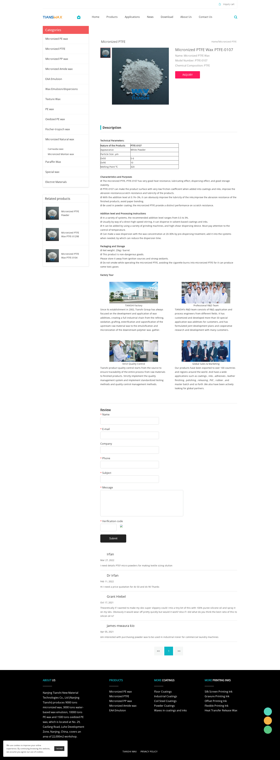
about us (186, 17)
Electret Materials (56, 182)
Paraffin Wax (53, 162)
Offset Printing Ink (216, 701)
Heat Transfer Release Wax (221, 710)
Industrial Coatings (165, 696)
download (167, 17)
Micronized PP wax (56, 59)
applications (132, 17)
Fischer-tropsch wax (57, 129)
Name (105, 414)
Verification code (111, 521)
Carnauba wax (55, 148)
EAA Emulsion (53, 79)
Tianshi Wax (268, 711)
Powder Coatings (164, 705)
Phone (105, 458)
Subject (105, 473)
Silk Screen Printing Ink (218, 691)
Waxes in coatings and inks (170, 710)
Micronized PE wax (56, 39)
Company (106, 443)
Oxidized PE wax (55, 119)
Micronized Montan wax (61, 154)
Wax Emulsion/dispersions (61, 89)
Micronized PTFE (55, 49)
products (112, 17)
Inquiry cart (228, 4)
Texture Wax (52, 99)
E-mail (105, 429)
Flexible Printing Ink (216, 705)
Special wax (52, 172)
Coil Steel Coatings (165, 701)
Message (106, 487)
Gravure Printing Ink (217, 696)
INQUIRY (187, 75)
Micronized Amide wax (59, 69)
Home (214, 41)
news (150, 17)
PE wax (49, 109)
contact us (205, 17)
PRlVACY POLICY (149, 751)
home (95, 17)
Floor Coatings (163, 691)
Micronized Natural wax (59, 139)
